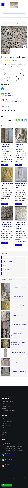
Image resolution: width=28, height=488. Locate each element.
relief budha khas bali (18, 306)
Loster (4, 265)
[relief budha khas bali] (7, 174)
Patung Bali (6, 269)
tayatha (4, 479)
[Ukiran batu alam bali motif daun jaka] (21, 174)
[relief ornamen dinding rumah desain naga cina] (7, 213)
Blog (4, 434)
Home (4, 23)
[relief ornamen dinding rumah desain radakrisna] (21, 213)
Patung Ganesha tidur (18, 362)
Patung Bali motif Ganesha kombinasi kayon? (18, 343)
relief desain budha (18, 296)
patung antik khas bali (18, 315)
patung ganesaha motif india (18, 371)
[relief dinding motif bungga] (7, 135)
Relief (8, 23)
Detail (4, 165)
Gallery (5, 430)
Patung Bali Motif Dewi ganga (17, 334)
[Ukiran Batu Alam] (14, 5)
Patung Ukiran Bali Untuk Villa (18, 324)
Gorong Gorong (7, 421)
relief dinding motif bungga (18, 287)
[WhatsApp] (2, 93)
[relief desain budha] (21, 135)
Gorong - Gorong (7, 261)
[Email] (2, 99)
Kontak (5, 432)
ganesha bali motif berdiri (18, 352)
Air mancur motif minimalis (10, 258)
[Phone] (2, 88)
